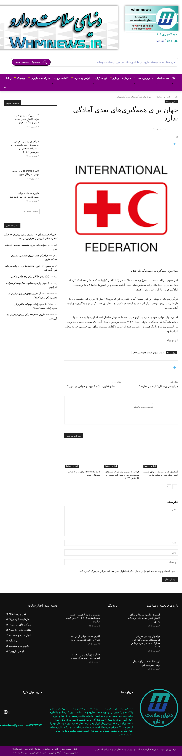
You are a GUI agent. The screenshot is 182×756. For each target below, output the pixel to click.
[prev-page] (174, 486)
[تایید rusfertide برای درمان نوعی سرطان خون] (82, 455)
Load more (32, 211)
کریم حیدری (50, 266)
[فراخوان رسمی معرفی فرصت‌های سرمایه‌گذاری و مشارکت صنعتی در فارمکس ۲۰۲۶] (121, 455)
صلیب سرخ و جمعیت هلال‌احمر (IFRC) (148, 352)
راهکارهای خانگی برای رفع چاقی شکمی (29, 276)
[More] (121, 144)
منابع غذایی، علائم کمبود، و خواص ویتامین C (91, 386)
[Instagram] (7, 712)
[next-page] (169, 486)
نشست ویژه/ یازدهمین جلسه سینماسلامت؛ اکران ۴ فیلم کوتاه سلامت (83, 618)
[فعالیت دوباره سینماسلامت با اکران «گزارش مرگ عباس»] (110, 656)
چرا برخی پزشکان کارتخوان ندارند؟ (158, 386)
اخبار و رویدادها (163, 97)
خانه (176, 97)
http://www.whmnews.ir (143, 407)
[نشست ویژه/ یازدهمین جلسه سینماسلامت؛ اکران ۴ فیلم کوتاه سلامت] (110, 616)
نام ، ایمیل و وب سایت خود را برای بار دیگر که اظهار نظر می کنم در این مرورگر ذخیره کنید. (127, 571)
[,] (169, 128)
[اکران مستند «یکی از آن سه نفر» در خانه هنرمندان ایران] (110, 638)
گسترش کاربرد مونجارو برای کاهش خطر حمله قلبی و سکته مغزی (26, 119)
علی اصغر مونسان (47, 234)
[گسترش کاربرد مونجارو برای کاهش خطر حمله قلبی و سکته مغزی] (160, 455)
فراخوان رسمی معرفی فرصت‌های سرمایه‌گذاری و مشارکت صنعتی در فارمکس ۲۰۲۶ (122, 474)
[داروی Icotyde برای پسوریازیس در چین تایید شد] (48, 195)
